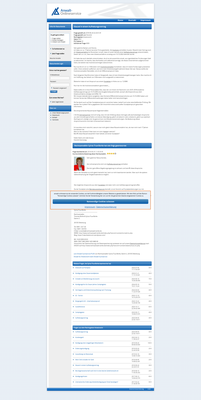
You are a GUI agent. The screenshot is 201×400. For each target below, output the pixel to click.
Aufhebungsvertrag (130, 52)
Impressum (56, 115)
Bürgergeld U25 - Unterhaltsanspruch (87, 301)
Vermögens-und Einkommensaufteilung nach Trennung (93, 290)
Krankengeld (79, 337)
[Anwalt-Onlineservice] (66, 15)
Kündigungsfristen (81, 376)
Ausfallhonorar (80, 307)
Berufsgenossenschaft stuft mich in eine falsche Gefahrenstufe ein (96, 371)
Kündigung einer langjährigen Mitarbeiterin (89, 343)
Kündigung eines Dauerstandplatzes (87, 273)
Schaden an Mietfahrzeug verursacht (87, 279)
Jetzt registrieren (58, 102)
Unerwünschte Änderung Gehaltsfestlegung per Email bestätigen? (96, 382)
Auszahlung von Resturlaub (84, 354)
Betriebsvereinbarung (96, 189)
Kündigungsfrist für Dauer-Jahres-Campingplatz (90, 284)
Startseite (55, 120)
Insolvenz (115, 50)
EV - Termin (79, 295)
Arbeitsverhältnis (82, 52)
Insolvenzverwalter (107, 67)
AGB (149, 389)
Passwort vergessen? (60, 88)
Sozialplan (107, 81)
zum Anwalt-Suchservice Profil (84, 254)
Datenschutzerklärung (137, 243)
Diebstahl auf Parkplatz (82, 268)
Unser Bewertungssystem (60, 113)
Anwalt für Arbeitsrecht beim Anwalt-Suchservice (90, 257)
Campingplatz (79, 312)
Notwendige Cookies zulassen (100, 201)
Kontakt (54, 117)
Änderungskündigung (82, 348)
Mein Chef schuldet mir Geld (84, 360)
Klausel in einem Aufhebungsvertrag (87, 365)
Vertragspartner (84, 115)
